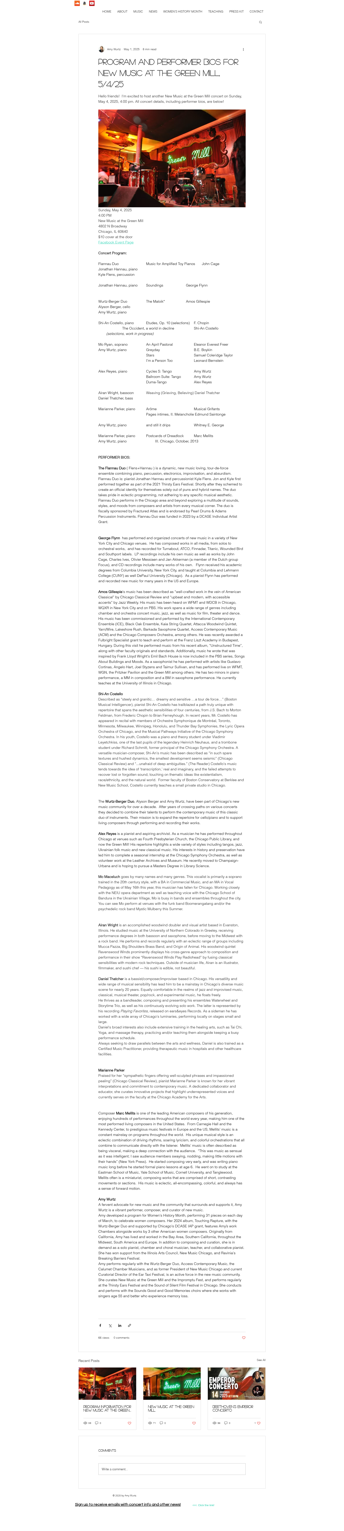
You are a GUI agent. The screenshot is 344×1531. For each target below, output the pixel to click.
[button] (138, 11)
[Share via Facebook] (100, 1325)
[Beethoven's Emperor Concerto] (236, 1384)
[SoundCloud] (77, 3)
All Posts (83, 21)
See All (261, 1360)
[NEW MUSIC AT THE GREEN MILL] (172, 1384)
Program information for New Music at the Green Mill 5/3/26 (107, 1408)
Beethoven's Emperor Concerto (233, 1408)
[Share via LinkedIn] (120, 1325)
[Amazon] (84, 3)
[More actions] (243, 49)
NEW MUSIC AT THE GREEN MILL (171, 1408)
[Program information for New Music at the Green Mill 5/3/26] (107, 1384)
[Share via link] (129, 1325)
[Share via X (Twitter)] (110, 1325)
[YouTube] (92, 3)
